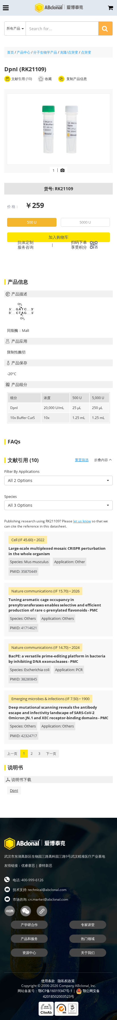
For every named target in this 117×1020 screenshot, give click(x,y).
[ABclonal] (59, 7)
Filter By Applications (21, 471)
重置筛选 (82, 459)
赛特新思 (45, 865)
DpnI (14, 790)
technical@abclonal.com (47, 889)
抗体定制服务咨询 (26, 245)
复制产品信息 (76, 78)
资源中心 (29, 952)
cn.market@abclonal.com (48, 899)
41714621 (29, 627)
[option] (58, 129)
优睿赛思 (28, 865)
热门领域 (88, 938)
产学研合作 (29, 924)
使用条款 (48, 980)
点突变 (86, 52)
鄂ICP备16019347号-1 (55, 990)
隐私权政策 (66, 980)
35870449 (29, 571)
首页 (10, 52)
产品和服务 (29, 938)
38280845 (29, 679)
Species (10, 496)
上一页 (12, 753)
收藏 (48, 78)
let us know (82, 521)
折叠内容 (101, 459)
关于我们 (88, 952)
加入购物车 (58, 237)
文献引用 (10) (21, 78)
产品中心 (23, 52)
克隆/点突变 (69, 52)
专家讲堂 (88, 924)
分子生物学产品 (45, 52)
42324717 (29, 735)
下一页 (51, 753)
